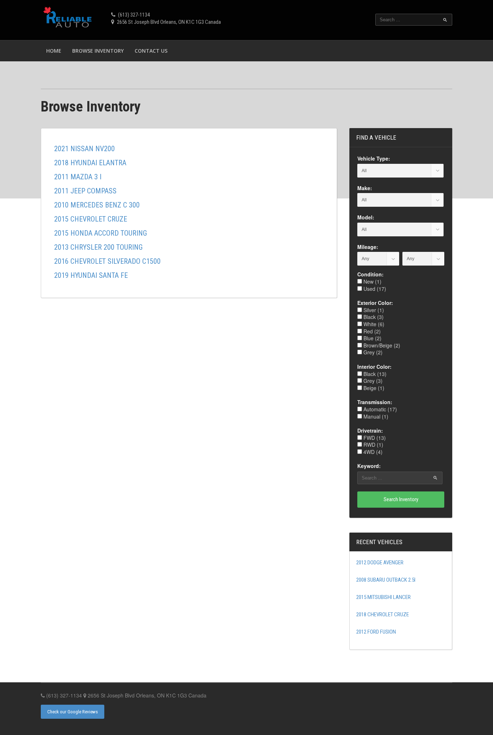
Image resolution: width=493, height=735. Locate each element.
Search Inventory (401, 499)
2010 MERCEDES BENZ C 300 (97, 205)
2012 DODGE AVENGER (379, 562)
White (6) (373, 324)
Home (53, 50)
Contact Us (151, 50)
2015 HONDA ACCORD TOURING (100, 233)
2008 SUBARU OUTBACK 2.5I (385, 580)
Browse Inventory (98, 50)
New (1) (371, 281)
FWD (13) (374, 437)
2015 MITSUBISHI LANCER (383, 597)
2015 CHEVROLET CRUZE (90, 219)
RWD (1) (372, 444)
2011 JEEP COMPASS (85, 191)
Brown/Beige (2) (381, 345)
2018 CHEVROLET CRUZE (382, 614)
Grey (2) (372, 352)
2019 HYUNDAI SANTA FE (91, 275)
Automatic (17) (379, 409)
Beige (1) (373, 387)
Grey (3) (372, 380)
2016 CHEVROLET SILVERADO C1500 (107, 261)
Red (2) (371, 331)
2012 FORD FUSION (376, 632)
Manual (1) (375, 416)
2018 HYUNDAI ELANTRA (90, 162)
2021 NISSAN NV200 (84, 148)
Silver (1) (373, 310)
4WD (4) (372, 451)
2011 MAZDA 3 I (77, 176)
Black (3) (373, 316)
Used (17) (374, 288)
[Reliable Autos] (69, 18)
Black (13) (374, 373)
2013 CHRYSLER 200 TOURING (98, 247)
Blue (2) (371, 338)
